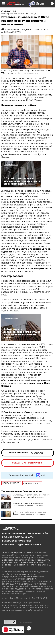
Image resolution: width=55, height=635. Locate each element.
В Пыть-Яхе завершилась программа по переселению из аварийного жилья (29, 504)
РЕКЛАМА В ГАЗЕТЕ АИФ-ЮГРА (18, 537)
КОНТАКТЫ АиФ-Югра (13, 533)
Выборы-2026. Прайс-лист (16, 541)
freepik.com (32, 73)
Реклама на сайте (38, 533)
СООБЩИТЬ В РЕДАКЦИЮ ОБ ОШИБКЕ (22, 545)
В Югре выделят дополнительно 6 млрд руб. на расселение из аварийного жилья (31, 496)
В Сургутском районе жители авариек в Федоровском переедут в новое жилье (29, 513)
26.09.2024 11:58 (8, 11)
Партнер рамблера (25, 622)
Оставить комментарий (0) (27, 463)
